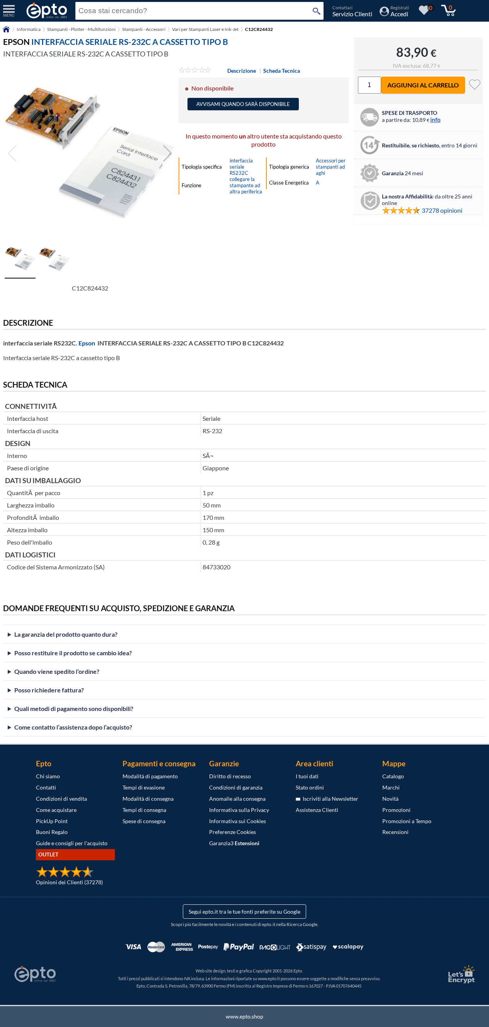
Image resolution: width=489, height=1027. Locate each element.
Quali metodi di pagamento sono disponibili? (73, 708)
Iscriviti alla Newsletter (329, 798)
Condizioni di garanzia (235, 787)
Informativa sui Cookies (237, 821)
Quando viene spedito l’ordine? (56, 671)
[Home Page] (6, 32)
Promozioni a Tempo (406, 821)
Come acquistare (56, 810)
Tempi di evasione (144, 787)
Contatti (46, 787)
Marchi (391, 787)
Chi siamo (48, 776)
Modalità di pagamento (150, 776)
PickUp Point (52, 821)
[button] (167, 153)
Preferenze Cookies (232, 832)
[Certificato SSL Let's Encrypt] (460, 974)
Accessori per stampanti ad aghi (331, 166)
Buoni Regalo (52, 832)
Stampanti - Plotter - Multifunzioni (81, 29)
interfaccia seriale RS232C (241, 166)
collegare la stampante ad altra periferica (246, 185)
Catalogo (393, 776)
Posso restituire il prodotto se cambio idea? (73, 652)
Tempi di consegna (144, 810)
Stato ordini (310, 787)
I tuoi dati (307, 776)
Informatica (29, 29)
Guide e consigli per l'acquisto (71, 843)
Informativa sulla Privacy (239, 810)
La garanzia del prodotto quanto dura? (66, 634)
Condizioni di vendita (61, 798)
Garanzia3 (234, 843)
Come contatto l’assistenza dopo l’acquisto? (73, 727)
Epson (86, 343)
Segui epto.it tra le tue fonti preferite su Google (244, 911)
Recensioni (395, 832)
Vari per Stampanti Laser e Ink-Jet (205, 29)
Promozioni (396, 810)
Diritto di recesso (230, 776)
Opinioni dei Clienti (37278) (69, 882)
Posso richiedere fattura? (49, 690)
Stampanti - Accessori (143, 29)
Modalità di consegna (148, 798)
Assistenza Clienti (317, 810)
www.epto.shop (244, 1016)
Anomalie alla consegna (237, 798)
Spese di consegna (144, 821)
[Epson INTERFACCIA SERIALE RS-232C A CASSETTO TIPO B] (90, 154)
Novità (390, 798)
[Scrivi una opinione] (195, 70)
